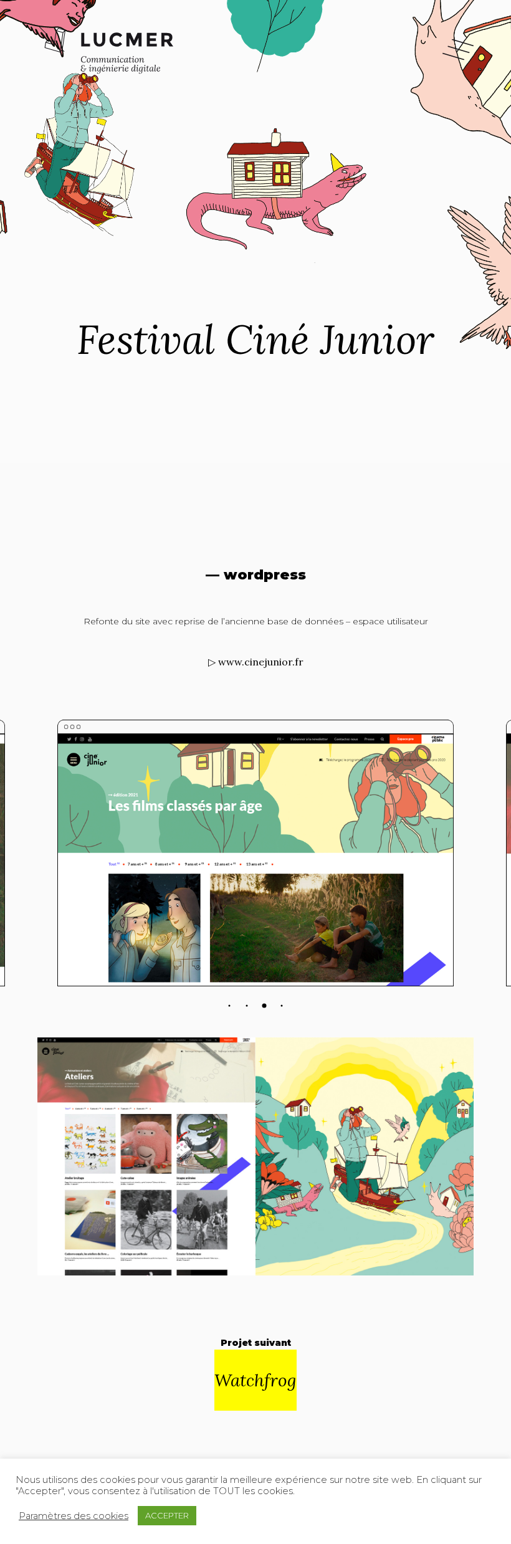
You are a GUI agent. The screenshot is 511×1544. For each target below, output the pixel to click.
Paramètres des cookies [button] (73, 1516)
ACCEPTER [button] (167, 1515)
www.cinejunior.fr (260, 661)
